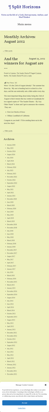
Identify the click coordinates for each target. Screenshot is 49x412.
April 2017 (10, 262)
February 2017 (11, 266)
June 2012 (10, 352)
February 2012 (11, 364)
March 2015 (11, 285)
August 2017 (11, 256)
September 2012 (12, 342)
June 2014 (10, 304)
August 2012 (11, 345)
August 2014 (11, 297)
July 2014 (10, 301)
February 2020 (11, 208)
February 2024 (11, 167)
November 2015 (12, 282)
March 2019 (11, 221)
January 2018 (11, 247)
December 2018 (12, 224)
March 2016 (11, 275)
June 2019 (10, 211)
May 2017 (10, 259)
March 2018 (11, 240)
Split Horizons (26, 7)
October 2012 (11, 339)
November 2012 (12, 336)
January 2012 (11, 368)
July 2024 (10, 157)
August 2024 (11, 154)
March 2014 (11, 310)
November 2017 (12, 253)
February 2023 (11, 173)
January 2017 (11, 269)
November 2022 (12, 177)
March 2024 (11, 164)
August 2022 (11, 186)
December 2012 (12, 332)
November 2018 (12, 227)
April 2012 (10, 358)
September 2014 (12, 294)
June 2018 (10, 234)
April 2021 (10, 192)
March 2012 (11, 361)
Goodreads (38, 99)
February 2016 (11, 278)
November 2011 (12, 374)
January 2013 (11, 329)
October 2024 (11, 151)
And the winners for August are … (23, 63)
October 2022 (11, 180)
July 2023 (10, 170)
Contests (13, 73)
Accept (24, 403)
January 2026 (11, 145)
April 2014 (10, 307)
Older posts (7, 51)
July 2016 (10, 272)
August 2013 (11, 320)
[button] (45, 385)
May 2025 (10, 148)
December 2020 (12, 199)
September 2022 (12, 183)
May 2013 (10, 323)
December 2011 (12, 371)
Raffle (6, 76)
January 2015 (11, 288)
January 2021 (11, 196)
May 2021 (10, 189)
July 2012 (10, 348)
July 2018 (10, 231)
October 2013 (11, 313)
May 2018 (10, 237)
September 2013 (12, 317)
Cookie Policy (22, 408)
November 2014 (12, 291)
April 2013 (10, 326)
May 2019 (10, 215)
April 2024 (10, 161)
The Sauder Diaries (23, 73)
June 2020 (10, 202)
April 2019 (10, 218)
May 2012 (10, 355)
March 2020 (11, 205)
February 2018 (11, 243)
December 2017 (12, 250)
